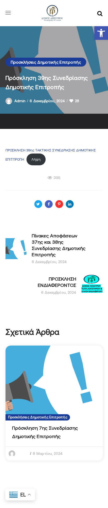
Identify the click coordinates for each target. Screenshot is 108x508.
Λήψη (36, 159)
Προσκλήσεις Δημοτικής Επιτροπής (46, 62)
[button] (101, 33)
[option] (54, 403)
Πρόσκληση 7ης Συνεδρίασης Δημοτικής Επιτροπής (45, 432)
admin (20, 101)
